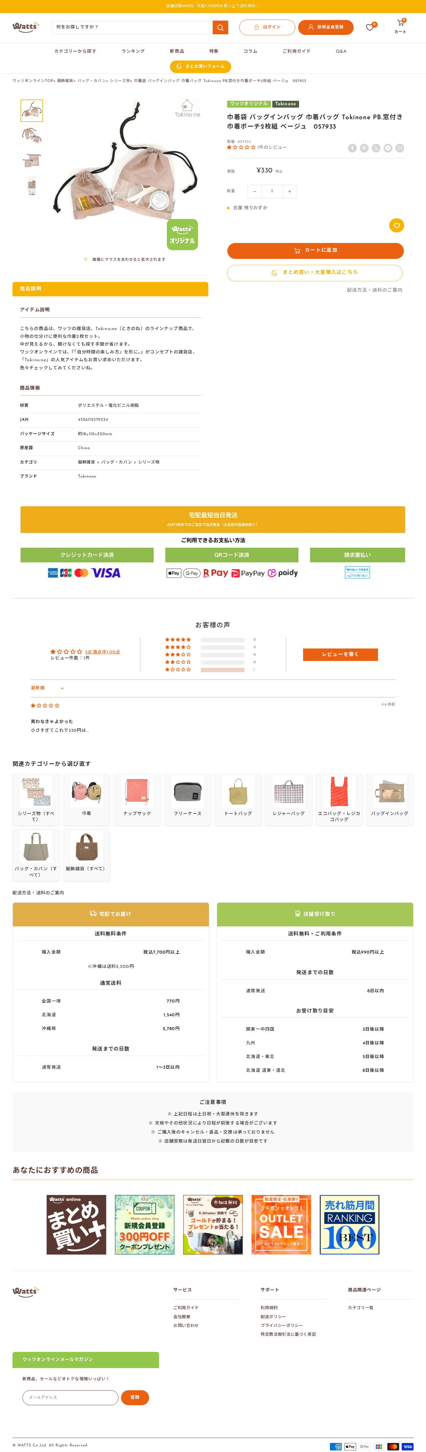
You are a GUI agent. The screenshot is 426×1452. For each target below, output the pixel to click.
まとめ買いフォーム (205, 67)
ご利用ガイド (297, 51)
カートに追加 (321, 250)
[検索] (220, 27)
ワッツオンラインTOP (32, 81)
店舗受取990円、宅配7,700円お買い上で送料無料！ (213, 6)
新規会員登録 (330, 27)
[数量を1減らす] (255, 191)
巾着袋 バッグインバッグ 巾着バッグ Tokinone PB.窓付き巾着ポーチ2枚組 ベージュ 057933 (220, 81)
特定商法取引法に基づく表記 (288, 1335)
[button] (242, 147)
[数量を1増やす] (290, 191)
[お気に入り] (369, 27)
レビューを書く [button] (341, 654)
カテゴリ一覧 (361, 1308)
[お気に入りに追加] (396, 226)
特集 (214, 51)
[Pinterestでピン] (364, 148)
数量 (231, 191)
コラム (251, 51)
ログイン (272, 27)
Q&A (341, 51)
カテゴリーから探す (75, 51)
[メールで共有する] (388, 148)
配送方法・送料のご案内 (375, 291)
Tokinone (87, 476)
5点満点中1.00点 (102, 652)
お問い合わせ (186, 1326)
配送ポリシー (273, 1317)
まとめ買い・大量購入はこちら (320, 272)
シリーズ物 (120, 81)
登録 (135, 1397)
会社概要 (182, 1317)
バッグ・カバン (91, 81)
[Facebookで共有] (352, 148)
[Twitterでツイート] (376, 148)
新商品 (177, 51)
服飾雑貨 (65, 81)
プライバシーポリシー (282, 1326)
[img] (45, 706)
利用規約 (269, 1308)
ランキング (133, 51)
